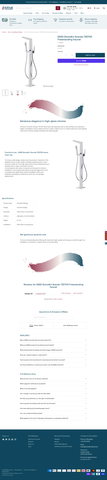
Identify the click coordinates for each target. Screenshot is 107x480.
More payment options (81, 64)
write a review (58, 299)
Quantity (60, 51)
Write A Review (66, 293)
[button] (89, 8)
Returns (56, 441)
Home (4, 32)
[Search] (58, 8)
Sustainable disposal (60, 444)
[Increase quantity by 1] (72, 55)
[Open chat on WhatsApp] (106, 243)
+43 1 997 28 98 (85, 441)
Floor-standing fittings (15, 32)
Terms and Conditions (30, 470)
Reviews (30, 441)
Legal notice (5, 471)
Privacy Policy (18, 470)
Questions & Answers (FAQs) (63, 446)
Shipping (57, 439)
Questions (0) (40, 294)
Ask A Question (78, 293)
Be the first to (53, 299)
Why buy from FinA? (34, 439)
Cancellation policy (7, 470)
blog (29, 446)
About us (31, 444)
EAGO (61, 43)
